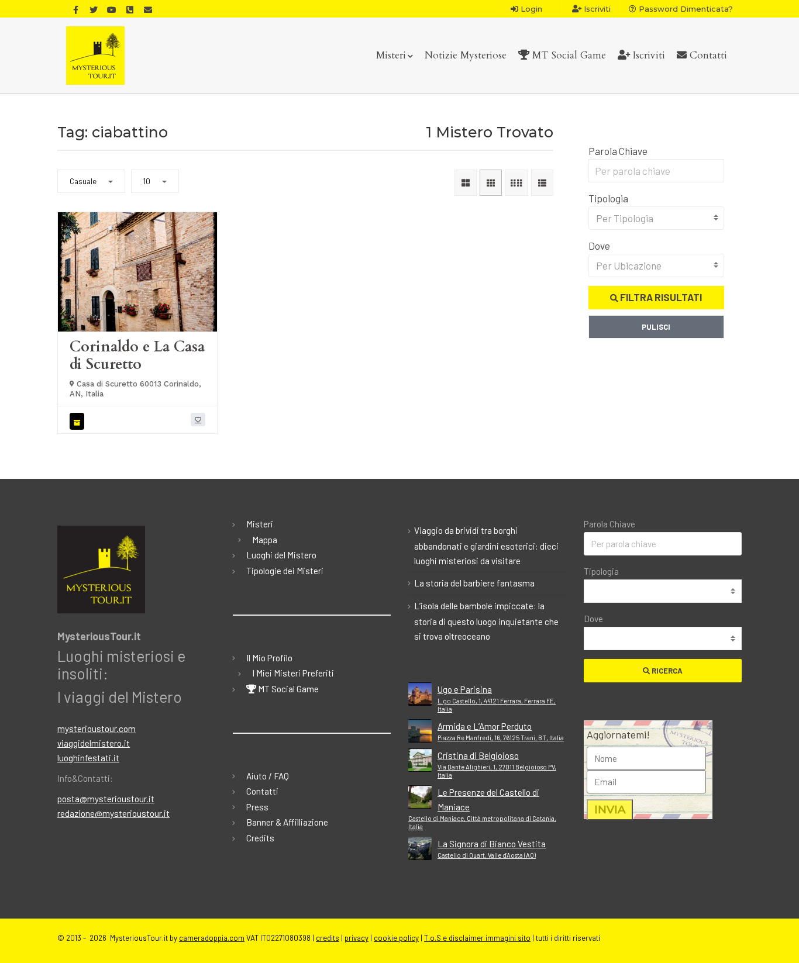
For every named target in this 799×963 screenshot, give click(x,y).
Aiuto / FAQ (267, 776)
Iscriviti (596, 8)
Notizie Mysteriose (466, 55)
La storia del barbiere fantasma (474, 583)
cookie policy (396, 938)
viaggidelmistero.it (93, 743)
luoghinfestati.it (88, 758)
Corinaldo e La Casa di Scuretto (137, 355)
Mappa (264, 539)
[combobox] (656, 218)
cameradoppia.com (211, 938)
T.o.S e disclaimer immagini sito (477, 938)
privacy (356, 938)
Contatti (707, 55)
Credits (260, 838)
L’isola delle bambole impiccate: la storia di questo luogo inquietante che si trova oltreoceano (486, 620)
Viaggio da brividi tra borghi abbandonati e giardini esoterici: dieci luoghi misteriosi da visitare (486, 545)
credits (327, 938)
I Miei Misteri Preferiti (293, 673)
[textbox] (656, 218)
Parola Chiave (618, 151)
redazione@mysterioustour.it (113, 813)
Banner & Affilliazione (287, 822)
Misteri (391, 55)
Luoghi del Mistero (281, 555)
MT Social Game (567, 55)
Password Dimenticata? (684, 8)
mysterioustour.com (96, 728)
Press (257, 807)
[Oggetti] (79, 421)
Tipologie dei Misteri (284, 570)
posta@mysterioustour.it (105, 798)
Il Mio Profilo (269, 658)
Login (530, 8)
